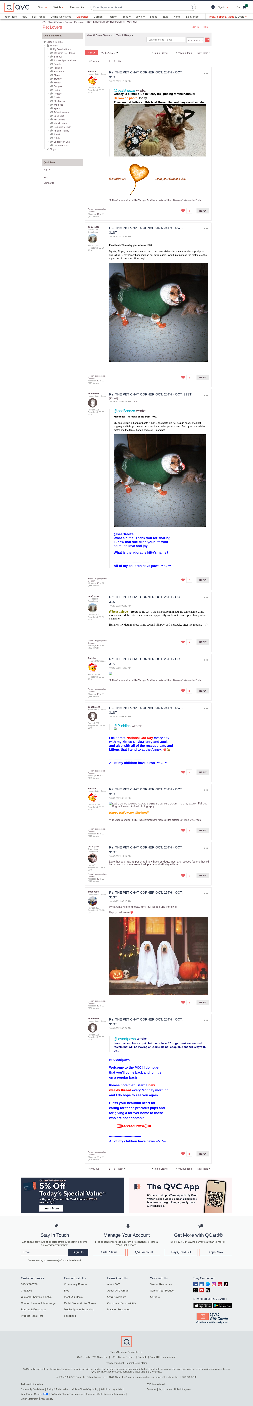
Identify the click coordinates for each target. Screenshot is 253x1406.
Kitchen (57, 82)
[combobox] (139, 7)
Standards (49, 182)
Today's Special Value (65, 60)
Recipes (58, 86)
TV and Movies (61, 112)
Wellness (58, 104)
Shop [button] (41, 7)
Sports (57, 108)
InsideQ (57, 56)
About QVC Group (118, 1290)
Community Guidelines (32, 1389)
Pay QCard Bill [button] (181, 1252)
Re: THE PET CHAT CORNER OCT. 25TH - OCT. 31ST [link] (111, 21)
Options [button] (206, 73)
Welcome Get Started (64, 52)
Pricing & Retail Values (57, 1389)
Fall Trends (38, 16)
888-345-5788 (29, 1284)
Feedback (70, 1315)
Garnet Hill (155, 1357)
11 (98, 213)
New (24, 16)
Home (177, 16)
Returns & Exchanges (33, 1309)
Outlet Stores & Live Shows (80, 1303)
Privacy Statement (115, 1363)
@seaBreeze (124, 90)
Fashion (112, 16)
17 (98, 833)
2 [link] (109, 61)
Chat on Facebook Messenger (38, 1303)
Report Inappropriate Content (97, 210)
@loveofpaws (125, 1038)
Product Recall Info (32, 1315)
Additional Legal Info (111, 1389)
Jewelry (140, 16)
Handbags (59, 71)
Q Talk (57, 137)
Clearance (82, 16)
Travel (57, 134)
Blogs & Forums (55, 21)
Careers (155, 1296)
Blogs (53, 149)
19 (98, 1005)
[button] (214, 7)
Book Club (59, 115)
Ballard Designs (126, 1357)
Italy (161, 1389)
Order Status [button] (109, 1252)
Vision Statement (29, 1399)
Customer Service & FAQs (36, 1296)
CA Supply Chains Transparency (67, 1394)
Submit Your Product (162, 1290)
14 (98, 645)
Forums (68, 21)
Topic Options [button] (108, 53)
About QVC (113, 1284)
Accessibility (47, 1399)
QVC (44, 21)
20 (98, 1156)
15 (98, 693)
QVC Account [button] (144, 1252)
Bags (165, 16)
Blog (66, 1290)
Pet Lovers (79, 21)
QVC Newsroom (116, 1296)
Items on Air (77, 7)
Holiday (57, 93)
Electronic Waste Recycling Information (105, 1394)
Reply (203, 210)
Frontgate (142, 1357)
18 (98, 878)
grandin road (169, 1357)
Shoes (153, 16)
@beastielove (118, 611)
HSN (113, 1357)
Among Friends (61, 130)
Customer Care (61, 145)
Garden (98, 16)
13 (98, 583)
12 (98, 380)
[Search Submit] (192, 7)
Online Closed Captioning (85, 1389)
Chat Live (26, 1290)
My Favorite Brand (62, 49)
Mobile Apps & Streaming (79, 1309)
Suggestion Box (62, 141)
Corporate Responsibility (121, 1303)
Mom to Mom (60, 123)
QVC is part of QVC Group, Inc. (92, 1357)
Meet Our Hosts (73, 1296)
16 (98, 775)
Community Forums (75, 1284)
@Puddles (122, 725)
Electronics (192, 16)
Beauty (126, 16)
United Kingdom (182, 1389)
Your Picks (10, 16)
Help (205, 26)
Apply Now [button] (216, 1252)
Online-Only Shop (61, 16)
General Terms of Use (136, 1363)
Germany (151, 1389)
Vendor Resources (161, 1284)
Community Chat (62, 126)
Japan (168, 1389)
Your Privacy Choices (31, 1394)
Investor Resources (118, 1309)
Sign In (195, 26)
